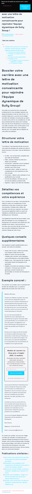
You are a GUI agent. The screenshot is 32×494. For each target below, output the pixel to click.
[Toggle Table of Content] (3, 45)
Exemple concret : (13, 58)
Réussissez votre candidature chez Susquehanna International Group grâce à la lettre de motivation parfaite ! (17, 465)
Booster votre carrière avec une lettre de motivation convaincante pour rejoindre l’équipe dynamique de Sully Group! (16, 48)
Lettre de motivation (7, 35)
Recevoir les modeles (16, 373)
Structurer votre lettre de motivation (17, 52)
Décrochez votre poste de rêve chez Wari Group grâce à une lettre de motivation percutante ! (17, 459)
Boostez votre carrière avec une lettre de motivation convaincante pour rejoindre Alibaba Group (16, 482)
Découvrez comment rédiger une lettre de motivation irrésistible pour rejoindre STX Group (17, 471)
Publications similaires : (18, 63)
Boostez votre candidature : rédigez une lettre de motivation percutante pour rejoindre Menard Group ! (16, 476)
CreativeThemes (6, 492)
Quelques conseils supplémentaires (17, 57)
